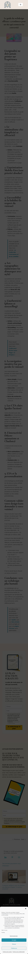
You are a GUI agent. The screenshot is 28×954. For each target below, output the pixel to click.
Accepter (14, 940)
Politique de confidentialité (19, 951)
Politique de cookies (7, 951)
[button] (25, 908)
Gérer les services (13, 935)
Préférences (14, 948)
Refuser (14, 944)
